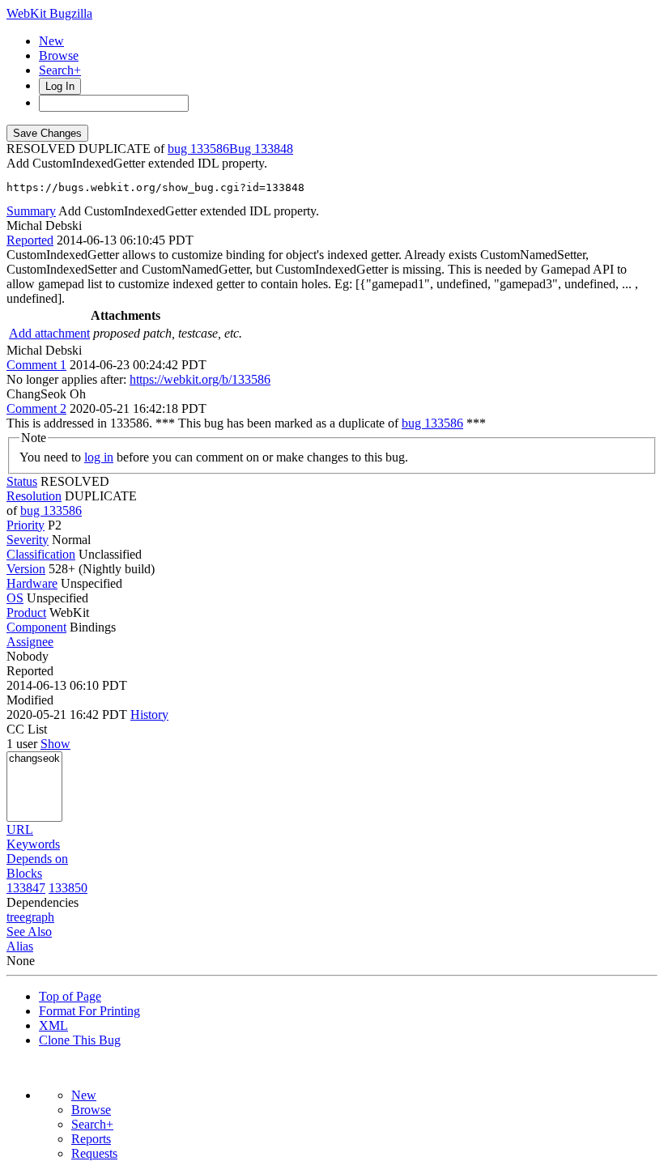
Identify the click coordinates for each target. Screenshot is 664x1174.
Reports (91, 1139)
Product (26, 612)
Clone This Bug (80, 1040)
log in (98, 457)
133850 (68, 888)
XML (53, 1025)
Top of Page (70, 996)
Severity (27, 540)
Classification (40, 554)
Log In (59, 86)
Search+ (60, 70)
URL (19, 829)
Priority (25, 525)
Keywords (33, 844)
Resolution (34, 496)
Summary (31, 211)
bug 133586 (198, 148)
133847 (25, 888)
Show (55, 744)
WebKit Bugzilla (49, 13)
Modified (29, 700)
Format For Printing (89, 1011)
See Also (29, 931)
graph (39, 917)
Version (25, 569)
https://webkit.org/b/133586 (200, 379)
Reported (29, 240)
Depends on (37, 859)
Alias (19, 946)
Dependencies (42, 902)
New (51, 41)
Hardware (31, 583)
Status (21, 481)
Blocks (24, 873)
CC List (26, 729)
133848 (273, 148)
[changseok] (34, 759)
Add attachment (49, 333)
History (149, 714)
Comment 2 (36, 408)
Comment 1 (36, 365)
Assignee (29, 642)
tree (15, 917)
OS (14, 598)
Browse (59, 55)
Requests (94, 1153)
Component (36, 627)
